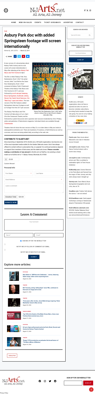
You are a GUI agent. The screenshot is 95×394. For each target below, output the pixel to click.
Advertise (68, 22)
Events (38, 22)
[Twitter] (87, 10)
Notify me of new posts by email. (33, 252)
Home (13, 22)
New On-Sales (25, 22)
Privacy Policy (4, 393)
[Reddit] (55, 381)
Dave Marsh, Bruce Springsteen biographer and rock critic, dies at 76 (79, 184)
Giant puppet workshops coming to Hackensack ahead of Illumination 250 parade (80, 200)
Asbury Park (12, 355)
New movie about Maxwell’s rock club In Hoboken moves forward (79, 139)
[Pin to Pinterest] (23, 56)
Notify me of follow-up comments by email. (33, 246)
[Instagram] (90, 10)
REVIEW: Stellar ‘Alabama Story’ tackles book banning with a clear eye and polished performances (79, 212)
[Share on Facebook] (15, 56)
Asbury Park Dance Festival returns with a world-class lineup (79, 149)
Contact (80, 22)
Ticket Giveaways (52, 22)
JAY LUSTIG (14, 50)
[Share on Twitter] (19, 56)
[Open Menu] (6, 10)
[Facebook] (84, 10)
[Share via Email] (28, 56)
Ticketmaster (8, 123)
